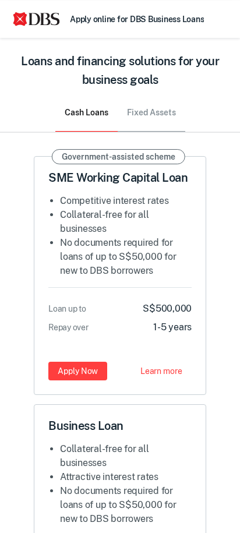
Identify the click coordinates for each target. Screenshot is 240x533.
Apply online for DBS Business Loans (137, 18)
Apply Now (78, 370)
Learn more (161, 370)
